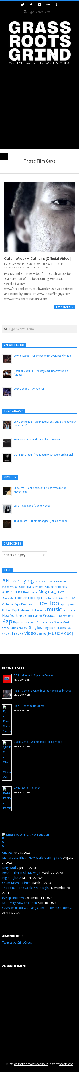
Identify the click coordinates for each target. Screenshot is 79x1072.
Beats (17, 592)
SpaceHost (66, 1064)
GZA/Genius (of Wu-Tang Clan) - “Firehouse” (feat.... (37, 908)
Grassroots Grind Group (31, 1064)
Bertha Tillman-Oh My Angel (21, 873)
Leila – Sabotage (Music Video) (32, 505)
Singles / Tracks (54, 628)
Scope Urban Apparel (15, 628)
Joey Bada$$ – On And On (29, 388)
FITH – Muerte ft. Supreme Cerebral (34, 675)
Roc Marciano (28, 622)
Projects (62, 615)
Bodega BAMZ (56, 592)
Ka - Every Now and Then (19, 903)
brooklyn (46, 597)
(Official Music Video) (31, 587)
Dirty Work (9, 868)
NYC (21, 616)
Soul (69, 628)
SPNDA (6, 634)
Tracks (17, 633)
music (54, 609)
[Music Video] (60, 633)
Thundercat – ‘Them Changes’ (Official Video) (40, 521)
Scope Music (62, 622)
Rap (7, 621)
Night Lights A (11, 878)
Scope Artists (45, 622)
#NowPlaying (12, 267)
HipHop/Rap (9, 610)
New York (10, 615)
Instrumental (27, 610)
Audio (7, 591)
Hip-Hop (47, 603)
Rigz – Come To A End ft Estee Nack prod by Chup (42, 690)
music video (69, 610)
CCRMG (64, 598)
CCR (55, 598)
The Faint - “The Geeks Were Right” (26, 888)
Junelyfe (41, 610)
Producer (50, 615)
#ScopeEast (41, 581)
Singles (35, 627)
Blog (42, 592)
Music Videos (31, 267)
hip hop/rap (68, 604)
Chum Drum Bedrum (16, 883)
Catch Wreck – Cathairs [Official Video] (37, 258)
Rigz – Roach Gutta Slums (29, 705)
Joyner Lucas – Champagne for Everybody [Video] (42, 355)
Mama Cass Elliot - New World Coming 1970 (32, 858)
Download (27, 604)
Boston (9, 597)
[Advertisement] (39, 107)
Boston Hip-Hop (28, 597)
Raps (16, 622)
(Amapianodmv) (13, 898)
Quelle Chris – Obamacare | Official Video (38, 741)
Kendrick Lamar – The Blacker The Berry (37, 439)
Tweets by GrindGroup (17, 942)
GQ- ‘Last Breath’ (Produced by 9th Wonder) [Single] (43, 454)
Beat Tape (30, 592)
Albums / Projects (56, 587)
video (30, 633)
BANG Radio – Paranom (27, 787)
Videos (44, 267)
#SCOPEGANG (57, 581)
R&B (70, 615)
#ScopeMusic (9, 586)
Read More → (64, 307)
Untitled (7, 853)
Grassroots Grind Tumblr (27, 835)
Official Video (33, 616)
